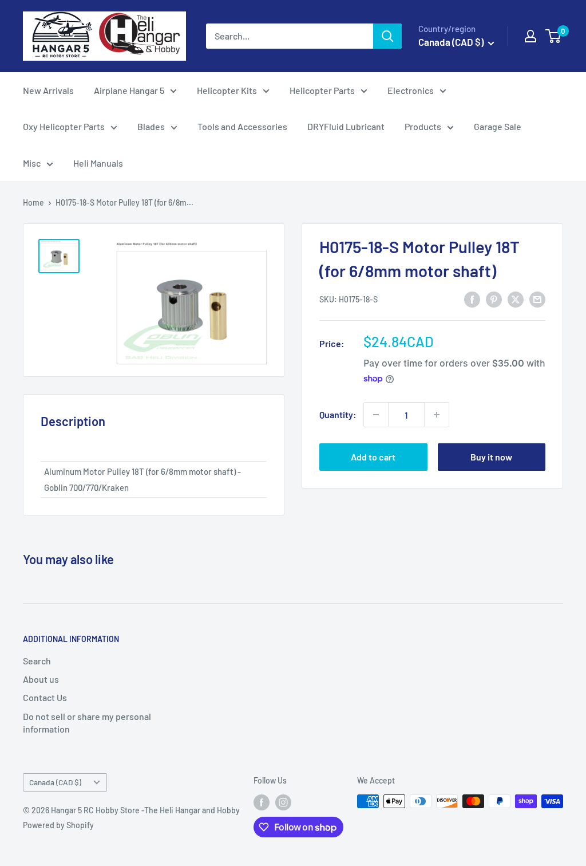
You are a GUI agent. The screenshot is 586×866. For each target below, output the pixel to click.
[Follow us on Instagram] (283, 802)
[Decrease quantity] (376, 415)
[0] (554, 36)
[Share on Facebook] (472, 299)
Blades (151, 126)
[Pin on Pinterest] (494, 299)
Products (423, 126)
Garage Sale (497, 126)
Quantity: (338, 414)
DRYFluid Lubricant (346, 126)
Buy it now (491, 456)
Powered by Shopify (58, 825)
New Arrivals (48, 90)
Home (33, 202)
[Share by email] (537, 299)
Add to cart (373, 456)
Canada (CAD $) (55, 782)
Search (37, 660)
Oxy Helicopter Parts (64, 126)
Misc (32, 163)
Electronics (410, 90)
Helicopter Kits (227, 90)
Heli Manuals (98, 163)
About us (41, 679)
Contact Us (45, 697)
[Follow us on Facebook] (262, 802)
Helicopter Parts (322, 90)
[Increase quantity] (437, 415)
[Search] (387, 36)
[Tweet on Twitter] (516, 299)
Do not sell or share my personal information (87, 722)
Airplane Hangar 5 (129, 90)
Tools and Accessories (242, 126)
